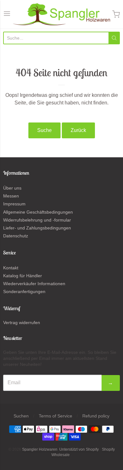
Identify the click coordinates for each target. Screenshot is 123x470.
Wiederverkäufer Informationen (34, 283)
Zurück (78, 130)
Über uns (12, 188)
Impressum (14, 203)
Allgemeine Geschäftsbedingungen (38, 212)
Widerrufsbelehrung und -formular (37, 219)
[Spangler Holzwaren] (61, 14)
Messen (11, 195)
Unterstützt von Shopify (79, 449)
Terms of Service (55, 415)
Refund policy (95, 415)
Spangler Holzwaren (39, 449)
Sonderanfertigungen (24, 291)
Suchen (21, 415)
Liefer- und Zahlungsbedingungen (37, 227)
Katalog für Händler (22, 275)
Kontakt (10, 267)
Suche (44, 130)
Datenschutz (15, 235)
